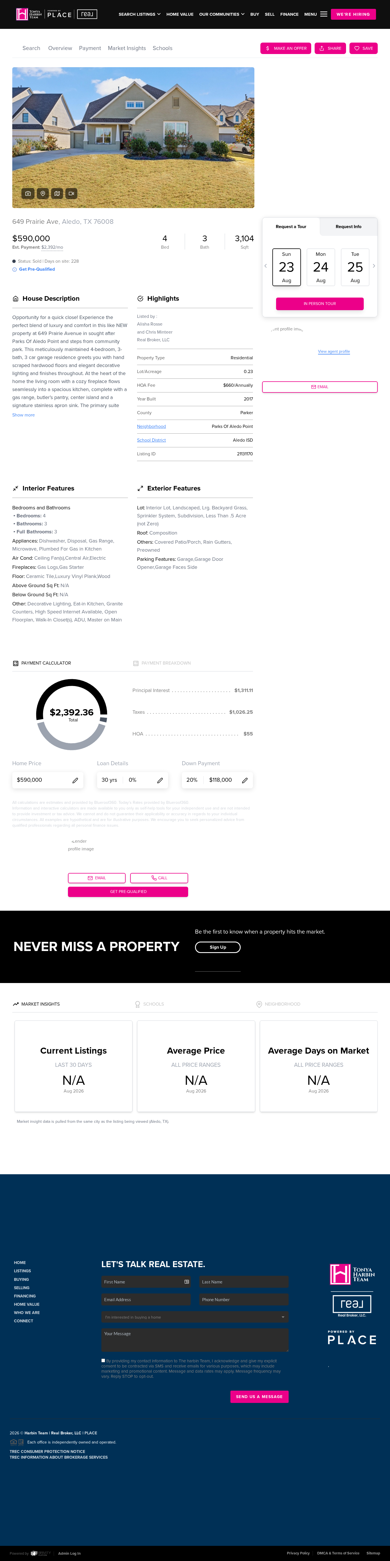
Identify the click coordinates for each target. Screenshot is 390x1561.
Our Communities (219, 14)
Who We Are (27, 1312)
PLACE (91, 1433)
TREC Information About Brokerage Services (59, 1457)
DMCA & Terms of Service (338, 1553)
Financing (25, 1296)
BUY (254, 14)
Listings (22, 1271)
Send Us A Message (259, 1396)
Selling (21, 1287)
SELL (270, 14)
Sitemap (373, 1553)
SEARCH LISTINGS (137, 14)
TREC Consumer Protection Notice (47, 1451)
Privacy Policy (298, 1553)
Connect (23, 1321)
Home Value (180, 14)
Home (20, 1262)
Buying (21, 1279)
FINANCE (289, 14)
